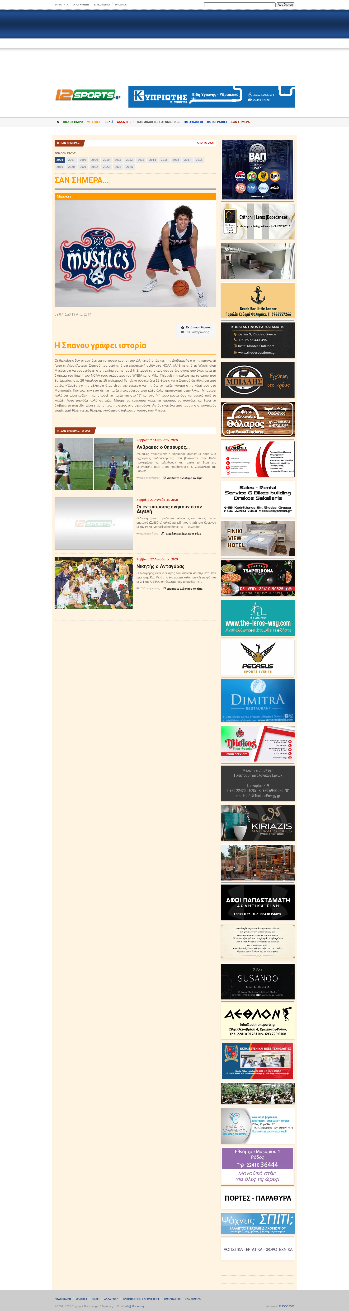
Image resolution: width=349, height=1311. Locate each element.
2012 (129, 159)
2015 (164, 159)
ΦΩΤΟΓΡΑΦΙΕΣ (217, 122)
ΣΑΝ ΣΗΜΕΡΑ (240, 122)
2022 (94, 167)
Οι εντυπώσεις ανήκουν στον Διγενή (169, 509)
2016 (176, 159)
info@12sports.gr (135, 1306)
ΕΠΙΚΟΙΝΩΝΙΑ (102, 4)
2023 (106, 167)
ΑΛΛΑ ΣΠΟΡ (125, 122)
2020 (71, 167)
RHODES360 (286, 1306)
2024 (118, 167)
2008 (83, 159)
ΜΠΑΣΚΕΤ (94, 122)
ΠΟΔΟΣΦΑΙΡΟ (73, 122)
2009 (94, 159)
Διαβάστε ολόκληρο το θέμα (183, 478)
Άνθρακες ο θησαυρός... (163, 447)
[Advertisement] (174, 48)
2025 (129, 167)
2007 (71, 159)
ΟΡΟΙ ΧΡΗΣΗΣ (81, 4)
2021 (83, 167)
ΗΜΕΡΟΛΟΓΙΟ (193, 122)
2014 (152, 159)
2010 (106, 159)
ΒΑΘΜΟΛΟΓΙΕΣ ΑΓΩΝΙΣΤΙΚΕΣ (141, 1299)
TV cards (121, 4)
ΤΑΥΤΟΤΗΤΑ (61, 4)
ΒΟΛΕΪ (108, 122)
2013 (141, 159)
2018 (199, 159)
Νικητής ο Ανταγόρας (160, 566)
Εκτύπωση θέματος (196, 327)
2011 (118, 159)
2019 (60, 167)
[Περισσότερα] (94, 442)
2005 (60, 159)
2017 (187, 159)
